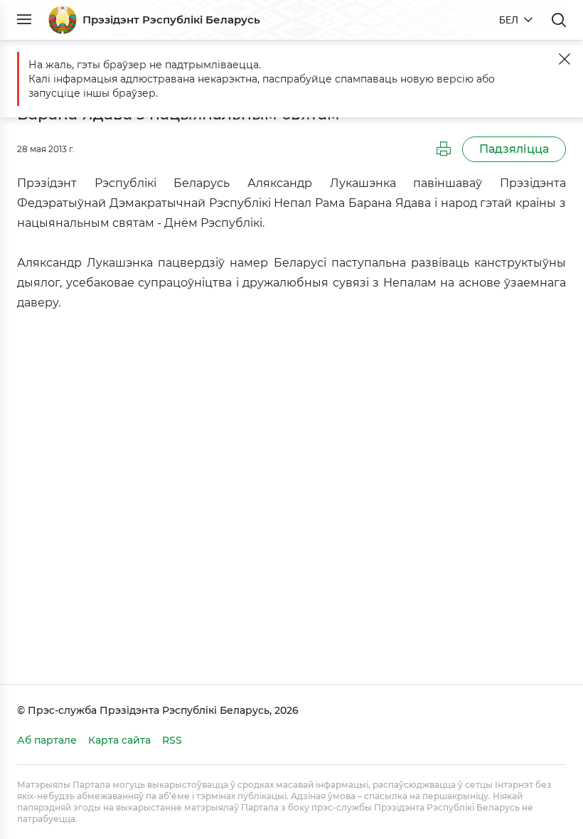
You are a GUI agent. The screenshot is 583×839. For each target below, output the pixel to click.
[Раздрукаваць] (444, 149)
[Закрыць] (564, 59)
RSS (172, 740)
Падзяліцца (514, 149)
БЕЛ (508, 20)
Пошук (559, 20)
